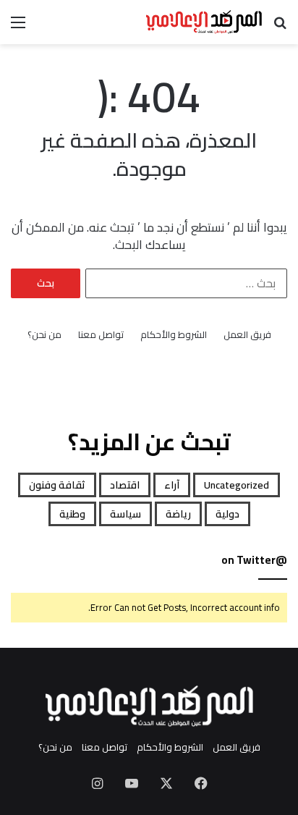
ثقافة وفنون (57, 485)
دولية (227, 513)
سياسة (125, 513)
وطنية (72, 513)
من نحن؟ (44, 334)
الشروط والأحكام (173, 334)
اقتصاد (125, 485)
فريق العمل (247, 334)
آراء (171, 485)
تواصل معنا (101, 334)
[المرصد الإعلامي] (204, 22)
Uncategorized (236, 485)
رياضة (178, 513)
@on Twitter (254, 559)
